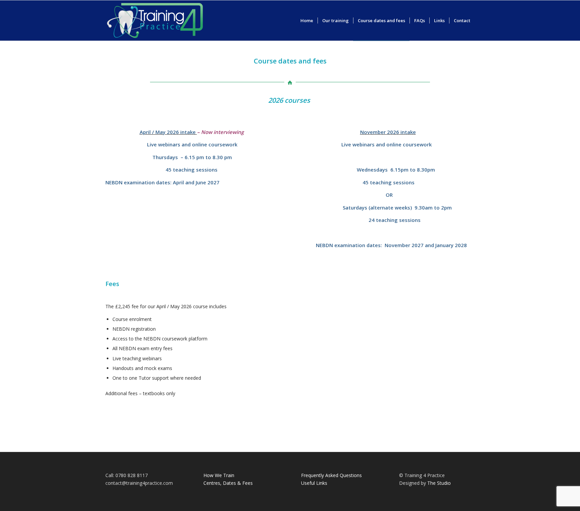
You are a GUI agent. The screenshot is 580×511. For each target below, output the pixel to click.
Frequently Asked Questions (331, 475)
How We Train (218, 475)
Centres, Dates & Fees (228, 483)
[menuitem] (307, 20)
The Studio (439, 483)
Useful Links (314, 483)
